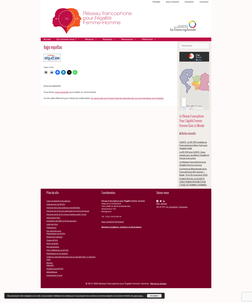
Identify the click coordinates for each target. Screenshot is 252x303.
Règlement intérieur (55, 237)
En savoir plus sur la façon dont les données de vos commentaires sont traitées (127, 98)
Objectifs (50, 265)
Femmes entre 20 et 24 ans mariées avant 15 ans (66, 214)
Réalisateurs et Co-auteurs (57, 254)
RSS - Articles (161, 204)
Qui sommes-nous (54, 231)
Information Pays (53, 218)
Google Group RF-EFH (55, 269)
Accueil (47, 39)
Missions (89, 39)
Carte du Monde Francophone (58, 201)
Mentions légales (158, 283)
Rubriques (107, 39)
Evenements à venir (54, 275)
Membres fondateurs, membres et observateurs (122, 227)
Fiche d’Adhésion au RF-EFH (58, 250)
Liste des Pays (52, 224)
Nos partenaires (53, 247)
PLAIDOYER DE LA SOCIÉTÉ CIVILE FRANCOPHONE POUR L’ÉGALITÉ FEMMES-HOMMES (193, 182)
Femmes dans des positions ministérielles (63, 208)
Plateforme (147, 39)
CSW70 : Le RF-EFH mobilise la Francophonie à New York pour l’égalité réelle (193, 145)
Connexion (204, 2)
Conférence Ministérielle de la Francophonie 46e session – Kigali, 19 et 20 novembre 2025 (193, 172)
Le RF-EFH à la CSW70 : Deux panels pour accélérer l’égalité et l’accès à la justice (194, 155)
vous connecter (62, 92)
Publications (51, 228)
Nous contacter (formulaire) (113, 222)
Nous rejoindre (52, 244)
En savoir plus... (137, 296)
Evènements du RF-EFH (56, 204)
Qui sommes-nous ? (66, 39)
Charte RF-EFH (52, 240)
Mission (50, 263)
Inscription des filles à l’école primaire (61, 221)
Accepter (154, 295)
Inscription (189, 2)
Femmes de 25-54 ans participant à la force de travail (68, 211)
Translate (156, 2)
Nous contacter (172, 2)
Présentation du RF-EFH (56, 234)
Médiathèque (52, 272)
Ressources (127, 39)
